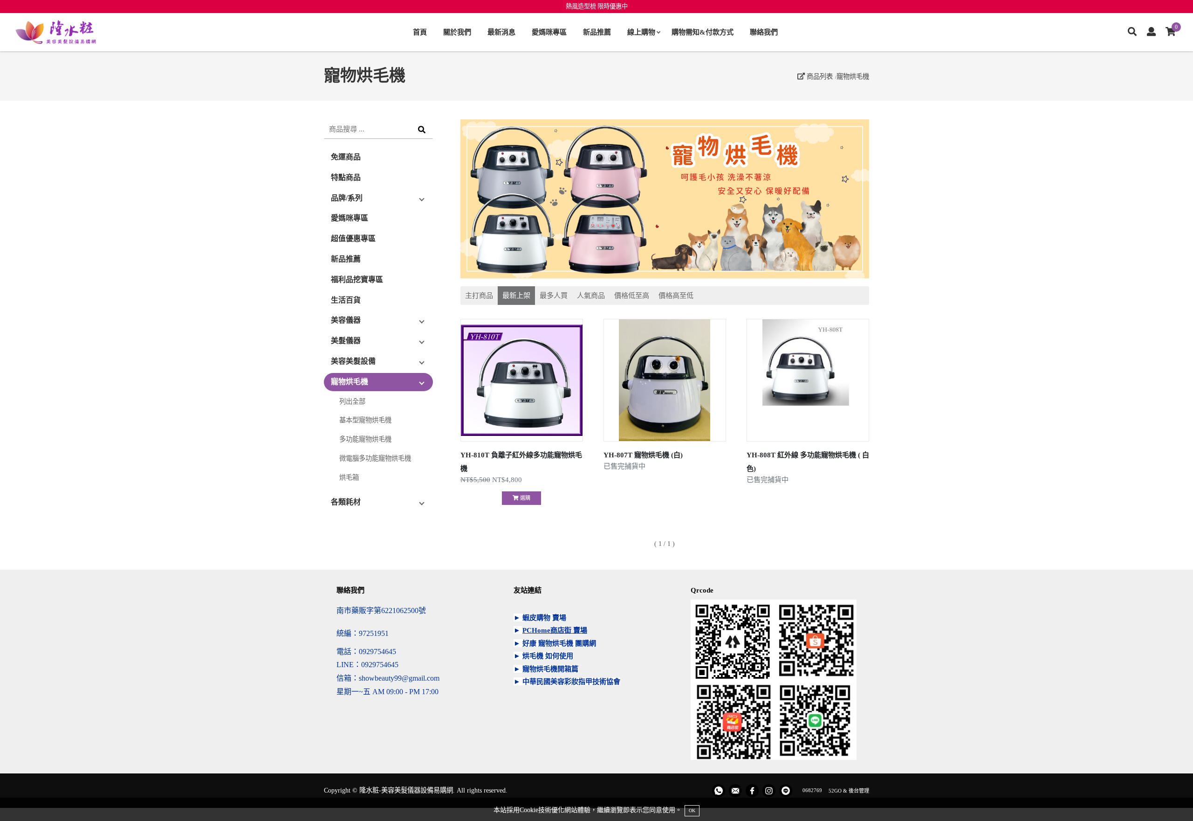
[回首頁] (56, 32)
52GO (835, 790)
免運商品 (346, 157)
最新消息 (501, 32)
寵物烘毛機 (852, 76)
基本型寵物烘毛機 (365, 420)
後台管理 (859, 790)
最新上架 (516, 295)
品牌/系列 (347, 198)
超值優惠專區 (353, 238)
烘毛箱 (349, 477)
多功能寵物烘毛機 (365, 439)
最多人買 (554, 295)
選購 (524, 498)
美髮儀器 (346, 341)
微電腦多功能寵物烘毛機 (375, 458)
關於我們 (457, 32)
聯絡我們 (764, 32)
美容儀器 (346, 320)
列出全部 (352, 401)
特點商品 (346, 177)
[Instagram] (768, 790)
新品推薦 (597, 32)
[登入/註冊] (1151, 32)
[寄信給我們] (735, 790)
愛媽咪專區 (549, 32)
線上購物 (641, 32)
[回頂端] (1168, 796)
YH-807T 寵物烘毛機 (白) (643, 455)
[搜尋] (1132, 32)
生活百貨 (346, 300)
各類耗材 (346, 502)
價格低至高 (631, 295)
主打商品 (479, 295)
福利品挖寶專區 (357, 279)
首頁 (420, 32)
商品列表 (819, 76)
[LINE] (785, 790)
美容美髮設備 (353, 361)
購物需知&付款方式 (703, 32)
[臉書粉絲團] (752, 790)
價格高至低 (675, 295)
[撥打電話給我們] (718, 790)
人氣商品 (591, 295)
